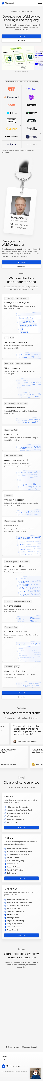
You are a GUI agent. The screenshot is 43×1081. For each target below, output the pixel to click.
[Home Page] (8, 3)
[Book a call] (21, 36)
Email (3, 1059)
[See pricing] (21, 40)
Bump (17, 741)
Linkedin (4, 1057)
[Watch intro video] (35, 1073)
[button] (40, 3)
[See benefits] (21, 266)
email (34, 1047)
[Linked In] (26, 219)
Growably (6, 152)
